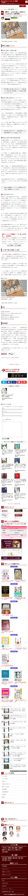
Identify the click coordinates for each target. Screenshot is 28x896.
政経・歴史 (20, 858)
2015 (15, 560)
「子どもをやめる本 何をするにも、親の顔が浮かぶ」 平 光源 (20, 648)
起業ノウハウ (18, 849)
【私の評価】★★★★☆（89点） (6, 485)
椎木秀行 (11, 836)
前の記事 (11, 364)
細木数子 (3, 797)
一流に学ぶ (4, 847)
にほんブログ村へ (5, 517)
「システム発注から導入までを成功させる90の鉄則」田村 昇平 (7, 665)
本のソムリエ (7, 17)
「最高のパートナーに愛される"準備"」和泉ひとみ (7, 649)
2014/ (18, 560)
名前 (3, 408)
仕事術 (9, 847)
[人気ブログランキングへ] (4, 354)
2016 (13, 560)
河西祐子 (4, 831)
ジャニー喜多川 (5, 778)
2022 (20, 513)
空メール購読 (10, 245)
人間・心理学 (5, 851)
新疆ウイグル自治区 (5, 786)
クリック (23, 348)
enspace (4, 836)
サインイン (12, 406)
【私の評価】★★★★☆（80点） (6, 453)
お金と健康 (4, 858)
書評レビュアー (9, 825)
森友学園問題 (4, 789)
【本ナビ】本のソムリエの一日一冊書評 (10, 1)
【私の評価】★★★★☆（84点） (19, 471)
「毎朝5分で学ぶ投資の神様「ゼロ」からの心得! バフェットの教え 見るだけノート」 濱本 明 (20, 451)
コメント (4, 421)
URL (3, 414)
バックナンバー (6, 537)
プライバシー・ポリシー (7, 888)
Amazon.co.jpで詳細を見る (8, 297)
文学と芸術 (4, 860)
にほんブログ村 (14, 357)
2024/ (2, 560)
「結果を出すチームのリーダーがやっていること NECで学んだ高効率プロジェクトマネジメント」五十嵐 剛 (7, 682)
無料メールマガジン (6, 871)
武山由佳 (11, 831)
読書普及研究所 (13, 894)
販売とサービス (11, 849)
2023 (18, 513)
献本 (3, 880)
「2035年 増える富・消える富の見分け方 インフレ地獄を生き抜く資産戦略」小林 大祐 (7, 481)
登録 (6, 535)
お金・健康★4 (17, 441)
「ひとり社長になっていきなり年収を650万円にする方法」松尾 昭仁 (7, 632)
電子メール (4, 411)
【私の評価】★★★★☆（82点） (19, 498)
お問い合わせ (5, 883)
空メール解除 (17, 245)
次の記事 (16, 364)
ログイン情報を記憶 (6, 419)
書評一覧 (5, 9)
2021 (22, 513)
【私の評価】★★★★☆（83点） (6, 469)
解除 (8, 535)
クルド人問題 (4, 776)
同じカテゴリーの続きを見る (14, 503)
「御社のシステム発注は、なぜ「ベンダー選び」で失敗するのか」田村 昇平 (20, 581)
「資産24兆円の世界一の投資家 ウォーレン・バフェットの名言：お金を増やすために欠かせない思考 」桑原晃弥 (7, 496)
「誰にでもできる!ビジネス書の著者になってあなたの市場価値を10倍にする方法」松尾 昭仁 (7, 701)
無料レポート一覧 (17, 517)
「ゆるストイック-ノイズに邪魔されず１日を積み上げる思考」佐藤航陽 (7, 395)
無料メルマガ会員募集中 (11, 521)
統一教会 (3, 781)
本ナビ (2, 9)
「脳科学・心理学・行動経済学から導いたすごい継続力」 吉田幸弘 (20, 683)
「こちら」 (10, 243)
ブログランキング (5, 357)
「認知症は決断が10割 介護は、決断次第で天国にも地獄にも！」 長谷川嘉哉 (20, 598)
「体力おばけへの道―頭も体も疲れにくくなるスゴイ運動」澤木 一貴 (20, 495)
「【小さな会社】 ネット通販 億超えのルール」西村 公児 (7, 581)
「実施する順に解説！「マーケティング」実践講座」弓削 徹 (7, 615)
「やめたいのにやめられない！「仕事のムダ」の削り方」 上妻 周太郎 (20, 700)
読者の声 (11, 537)
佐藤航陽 (17, 386)
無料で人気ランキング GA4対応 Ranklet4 (18, 771)
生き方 (9, 860)
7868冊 (3, 2)
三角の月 (18, 836)
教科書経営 (4, 866)
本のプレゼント (5, 868)
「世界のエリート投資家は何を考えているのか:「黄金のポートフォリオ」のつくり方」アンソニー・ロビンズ (20, 466)
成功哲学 (20, 847)
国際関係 (9, 858)
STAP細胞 (4, 794)
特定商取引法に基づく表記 (8, 891)
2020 (10, 560)
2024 (15, 513)
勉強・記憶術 (14, 847)
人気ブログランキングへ (6, 513)
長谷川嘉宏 (18, 831)
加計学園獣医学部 (5, 791)
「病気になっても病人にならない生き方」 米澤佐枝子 (7, 450)
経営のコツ (4, 849)
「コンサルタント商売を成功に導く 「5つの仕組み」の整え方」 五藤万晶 (7, 598)
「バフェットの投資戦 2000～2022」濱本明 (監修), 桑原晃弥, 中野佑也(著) (7, 465)
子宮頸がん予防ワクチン (6, 784)
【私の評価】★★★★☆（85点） (6, 399)
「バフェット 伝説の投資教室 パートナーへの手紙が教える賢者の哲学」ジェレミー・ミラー (20, 481)
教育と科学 (15, 858)
